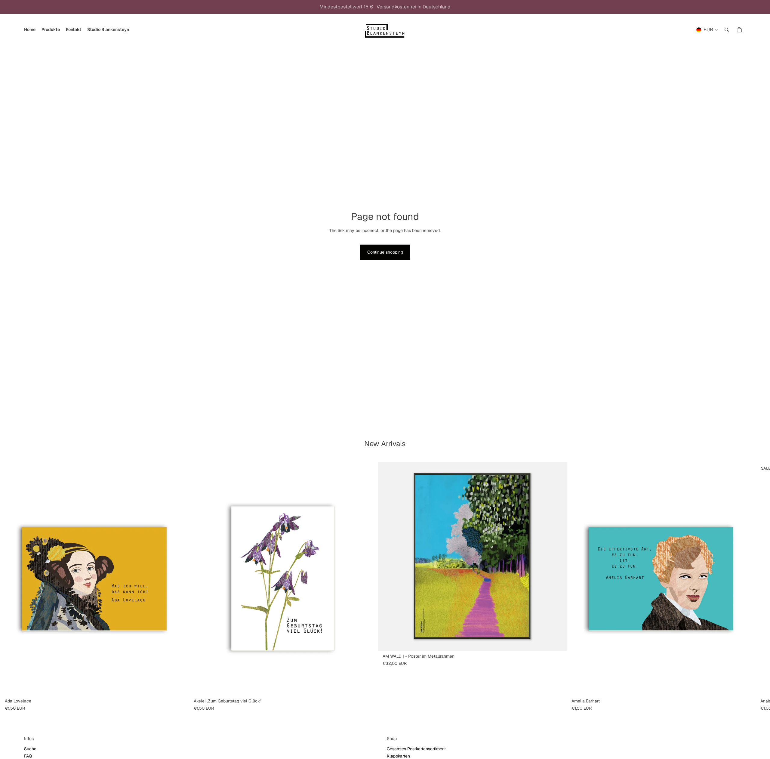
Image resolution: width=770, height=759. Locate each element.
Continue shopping (385, 252)
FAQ (28, 756)
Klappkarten (398, 756)
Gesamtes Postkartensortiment (416, 748)
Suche (30, 748)
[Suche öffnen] (726, 29)
